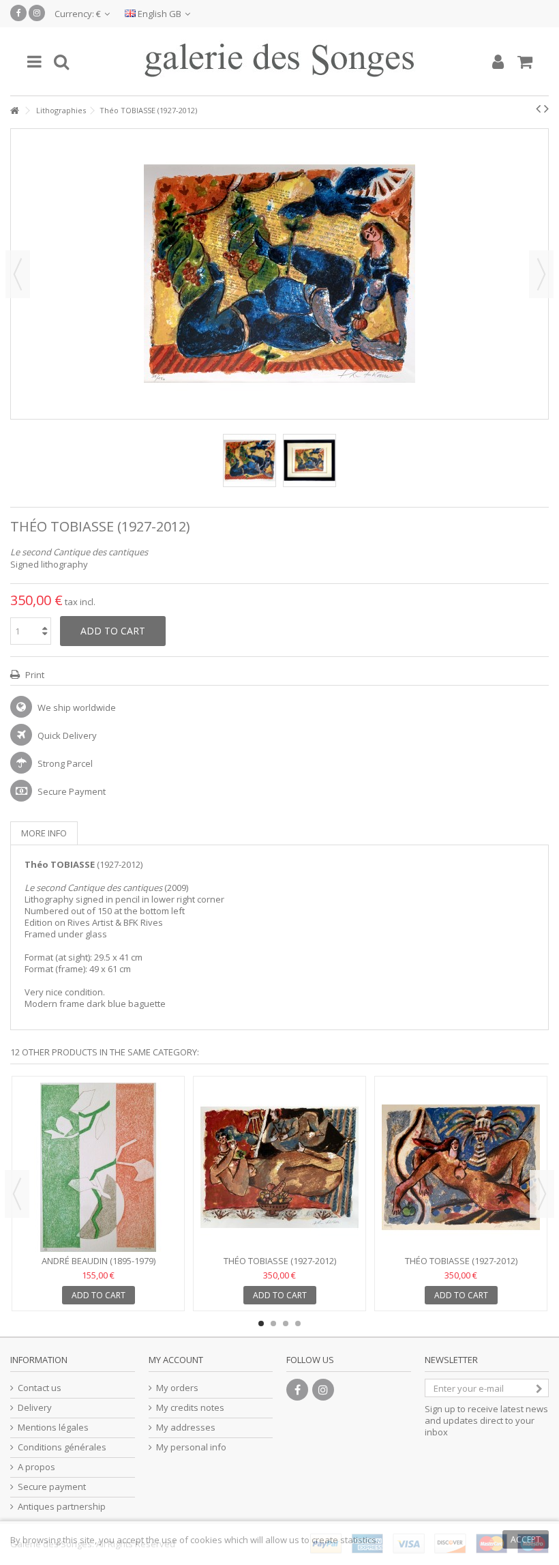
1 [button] (261, 1323)
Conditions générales (62, 1447)
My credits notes (190, 1408)
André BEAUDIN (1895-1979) (98, 1261)
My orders (177, 1388)
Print (33, 675)
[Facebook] (18, 13)
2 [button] (273, 1323)
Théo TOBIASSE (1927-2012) (280, 1261)
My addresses (185, 1427)
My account (176, 1360)
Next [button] (541, 274)
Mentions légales (53, 1427)
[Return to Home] (14, 110)
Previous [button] (17, 274)
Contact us (39, 1388)
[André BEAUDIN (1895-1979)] (98, 1167)
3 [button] (285, 1323)
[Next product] (546, 108)
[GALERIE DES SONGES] (279, 61)
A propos (36, 1467)
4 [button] (298, 1323)
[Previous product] (538, 108)
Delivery (35, 1408)
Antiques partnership (62, 1506)
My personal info (191, 1447)
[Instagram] (37, 13)
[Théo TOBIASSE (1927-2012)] (249, 460)
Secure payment (52, 1487)
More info (44, 833)
